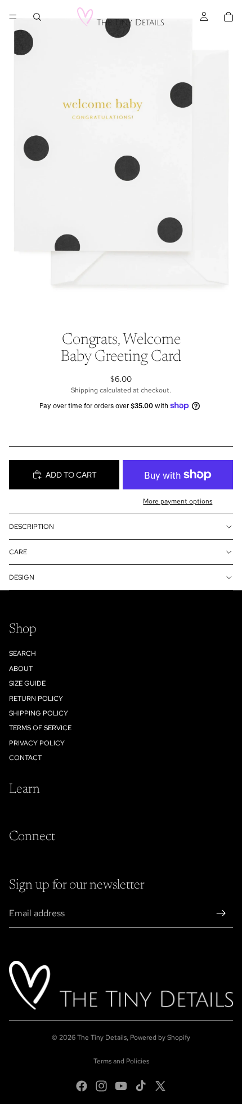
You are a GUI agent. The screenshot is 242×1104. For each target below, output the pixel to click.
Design (21, 577)
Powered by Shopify (160, 1037)
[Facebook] (81, 1086)
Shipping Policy (38, 713)
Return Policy (36, 698)
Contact (25, 757)
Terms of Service (40, 727)
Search (22, 653)
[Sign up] (221, 913)
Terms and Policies (121, 1061)
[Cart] (228, 17)
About (21, 668)
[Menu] (13, 17)
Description (31, 526)
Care (18, 552)
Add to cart (71, 475)
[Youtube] (121, 1086)
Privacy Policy (37, 743)
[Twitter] (160, 1086)
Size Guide (27, 683)
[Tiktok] (140, 1086)
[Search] (37, 17)
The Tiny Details (102, 1037)
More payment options (177, 501)
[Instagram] (101, 1086)
